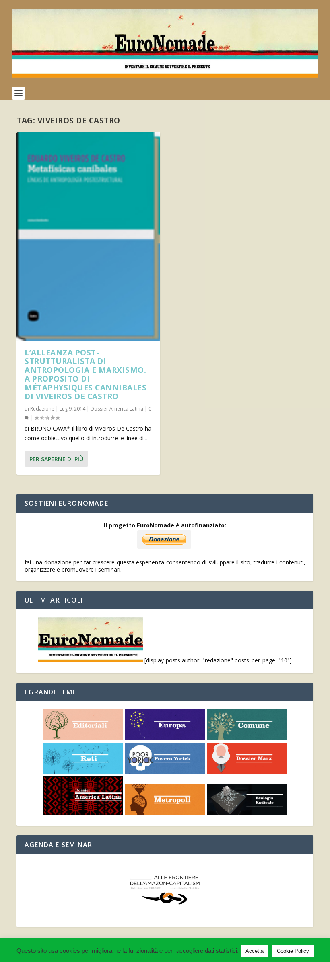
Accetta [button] (254, 951)
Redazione (42, 408)
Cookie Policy (293, 951)
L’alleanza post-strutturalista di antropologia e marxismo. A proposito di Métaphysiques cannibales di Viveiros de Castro (85, 374)
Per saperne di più (56, 459)
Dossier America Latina (117, 408)
